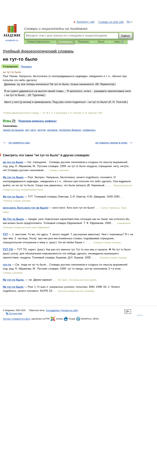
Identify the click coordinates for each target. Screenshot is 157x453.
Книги (101, 41)
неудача (52, 129)
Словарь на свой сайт (111, 22)
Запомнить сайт (86, 22)
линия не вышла (13, 129)
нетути (41, 129)
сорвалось (89, 129)
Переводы (83, 41)
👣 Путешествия (14, 313)
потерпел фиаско (70, 129)
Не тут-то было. (13, 279)
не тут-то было (13, 162)
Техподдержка (53, 310)
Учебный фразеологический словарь (40, 41)
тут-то (7, 264)
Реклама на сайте (69, 310)
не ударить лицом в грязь (111, 142)
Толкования (65, 41)
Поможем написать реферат (37, 120)
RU (128, 22)
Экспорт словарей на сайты (16, 319)
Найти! (125, 35)
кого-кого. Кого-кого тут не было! (25, 207)
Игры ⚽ (119, 41)
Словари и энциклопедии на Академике (55, 29)
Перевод (26, 66)
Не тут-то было (13, 177)
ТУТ (5, 234)
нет (27, 129)
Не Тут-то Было (13, 218)
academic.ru (12, 40)
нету (33, 129)
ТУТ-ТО (8, 249)
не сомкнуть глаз (19, 142)
